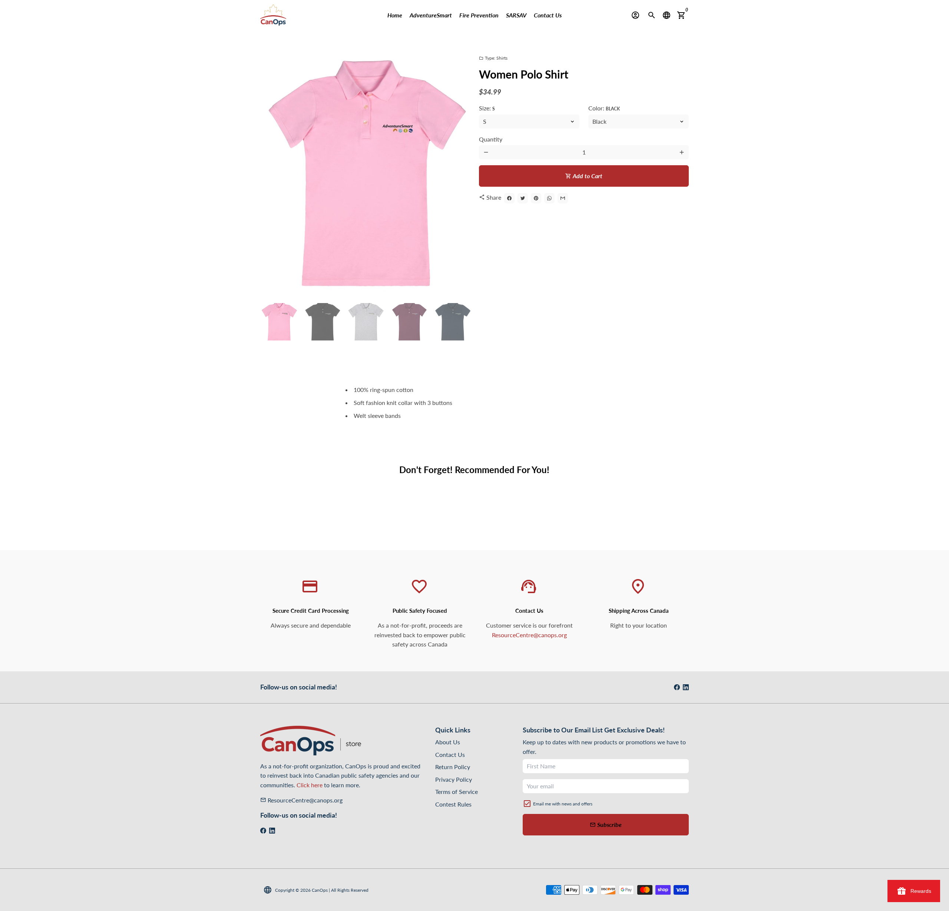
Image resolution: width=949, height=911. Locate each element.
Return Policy (452, 766)
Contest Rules (453, 804)
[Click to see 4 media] (409, 321)
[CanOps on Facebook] (677, 687)
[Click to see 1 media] (279, 321)
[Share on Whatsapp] (549, 198)
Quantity (490, 139)
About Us (447, 741)
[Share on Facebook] (509, 198)
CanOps (320, 890)
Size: (487, 108)
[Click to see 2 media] (322, 321)
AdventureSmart (431, 15)
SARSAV (516, 15)
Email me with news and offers (562, 804)
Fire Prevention (479, 15)
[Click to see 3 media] (365, 321)
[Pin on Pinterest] (536, 198)
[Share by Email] (563, 198)
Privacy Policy (453, 779)
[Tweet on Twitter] (523, 198)
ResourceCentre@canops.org (529, 634)
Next (460, 175)
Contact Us (548, 15)
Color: (604, 108)
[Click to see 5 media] (452, 321)
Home (394, 15)
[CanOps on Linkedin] (686, 687)
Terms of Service (456, 791)
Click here (310, 784)
